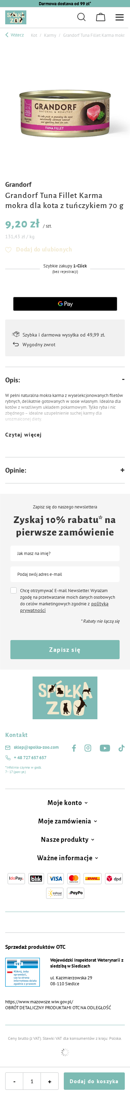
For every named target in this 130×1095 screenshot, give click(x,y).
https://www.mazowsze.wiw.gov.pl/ (39, 1002)
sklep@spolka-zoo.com (36, 747)
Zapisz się (64, 650)
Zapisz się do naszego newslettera (65, 507)
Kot (34, 35)
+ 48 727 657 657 (30, 758)
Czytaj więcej (23, 434)
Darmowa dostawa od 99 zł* (65, 4)
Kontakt (16, 735)
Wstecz (17, 35)
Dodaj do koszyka (94, 1081)
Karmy (50, 35)
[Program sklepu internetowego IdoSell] (65, 1052)
